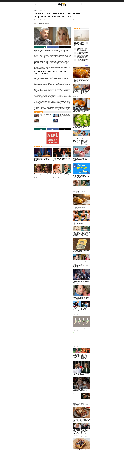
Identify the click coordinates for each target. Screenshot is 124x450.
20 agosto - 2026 (38, 161)
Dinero (46, 7)
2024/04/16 (47, 23)
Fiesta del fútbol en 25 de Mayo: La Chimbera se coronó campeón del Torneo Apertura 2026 (82, 56)
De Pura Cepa (77, 7)
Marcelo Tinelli (39, 126)
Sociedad (60, 7)
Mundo (50, 7)
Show (44, 10)
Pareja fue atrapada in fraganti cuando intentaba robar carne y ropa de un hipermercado (82, 49)
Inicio (36, 7)
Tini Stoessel (45, 126)
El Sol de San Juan (41, 23)
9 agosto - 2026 (37, 177)
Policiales (55, 7)
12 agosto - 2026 (56, 160)
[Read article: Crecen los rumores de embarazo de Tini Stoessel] (36, 115)
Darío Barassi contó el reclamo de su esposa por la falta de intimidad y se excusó (41, 159)
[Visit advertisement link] (52, 138)
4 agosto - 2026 (56, 177)
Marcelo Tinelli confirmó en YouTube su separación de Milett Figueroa (64, 115)
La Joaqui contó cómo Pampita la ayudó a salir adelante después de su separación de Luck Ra (42, 174)
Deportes (66, 7)
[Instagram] (87, 0)
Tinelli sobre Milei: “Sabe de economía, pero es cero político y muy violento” (45, 120)
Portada (35, 10)
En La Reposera (84, 7)
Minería (71, 7)
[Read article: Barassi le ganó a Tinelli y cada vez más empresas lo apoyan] (55, 120)
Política (41, 7)
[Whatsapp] (88, 0)
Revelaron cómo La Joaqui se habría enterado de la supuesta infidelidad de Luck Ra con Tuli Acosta (61, 174)
